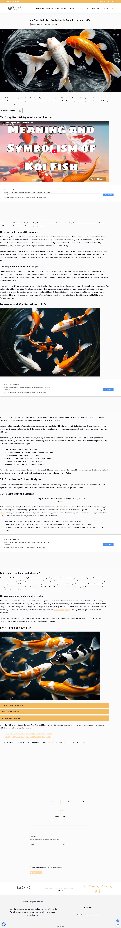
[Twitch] (106, 886)
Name (33, 844)
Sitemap (60, 890)
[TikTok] (110, 886)
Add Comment (35, 851)
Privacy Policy (49, 887)
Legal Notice (58, 887)
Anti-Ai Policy (58, 889)
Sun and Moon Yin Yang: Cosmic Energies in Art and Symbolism (29, 733)
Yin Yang (50, 742)
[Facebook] (8, 1)
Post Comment (35, 873)
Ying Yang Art (97, 8)
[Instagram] (18, 1)
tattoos (2, 512)
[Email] (13, 1)
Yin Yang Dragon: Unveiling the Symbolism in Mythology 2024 (28, 736)
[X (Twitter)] (10, 1)
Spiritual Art (39, 8)
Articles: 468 (60, 821)
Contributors (49, 889)
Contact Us (110, 1)
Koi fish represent (27, 590)
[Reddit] (99, 891)
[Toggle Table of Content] (19, 110)
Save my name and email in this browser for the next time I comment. (47, 867)
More (106, 8)
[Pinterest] (15, 1)
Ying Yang (54, 24)
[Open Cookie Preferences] (4, 925)
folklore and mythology (62, 609)
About (102, 1)
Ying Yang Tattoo (83, 8)
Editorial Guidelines (70, 889)
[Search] (113, 8)
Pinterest (61, 501)
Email (65, 844)
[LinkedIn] (83, 802)
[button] (54, 705)
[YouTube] (101, 886)
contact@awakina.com (91, 915)
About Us (73, 887)
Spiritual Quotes (53, 8)
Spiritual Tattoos (67, 8)
